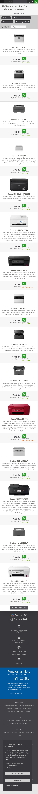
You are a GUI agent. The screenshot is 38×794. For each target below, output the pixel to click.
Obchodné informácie (10, 732)
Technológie (30, 732)
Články (19, 729)
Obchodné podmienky (11, 705)
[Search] (28, 1)
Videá (19, 735)
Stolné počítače (26, 720)
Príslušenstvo (7, 22)
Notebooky (10, 720)
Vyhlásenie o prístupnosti (15, 711)
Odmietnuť (17, 781)
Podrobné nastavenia (11, 785)
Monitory (25, 723)
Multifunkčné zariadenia (21, 18)
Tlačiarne (6, 18)
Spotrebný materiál (22, 22)
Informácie (19, 702)
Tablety (17, 720)
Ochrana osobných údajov (13, 708)
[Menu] (2, 1)
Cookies (27, 711)
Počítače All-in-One (15, 723)
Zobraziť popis (19, 13)
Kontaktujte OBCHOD (15, 693)
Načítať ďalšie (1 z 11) (19, 608)
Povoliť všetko (17, 773)
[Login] (32, 1)
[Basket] (36, 1)
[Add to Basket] (24, 58)
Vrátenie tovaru (27, 708)
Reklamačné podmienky (26, 705)
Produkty (19, 717)
